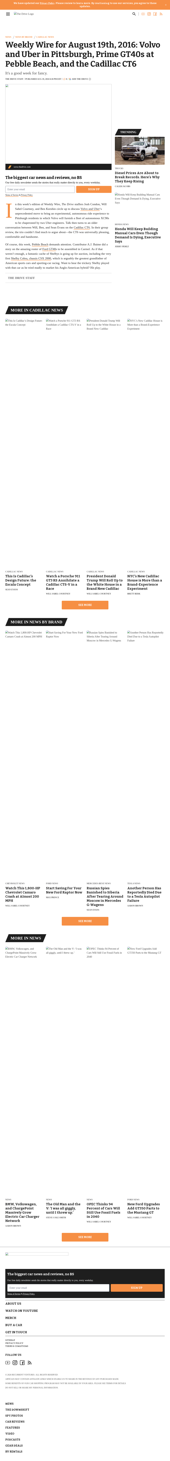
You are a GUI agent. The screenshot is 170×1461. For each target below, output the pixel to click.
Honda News (122, 224)
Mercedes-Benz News (99, 884)
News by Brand (23, 37)
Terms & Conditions (16, 1346)
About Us (13, 1303)
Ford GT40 (49, 249)
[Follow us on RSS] (161, 14)
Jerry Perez (122, 246)
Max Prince (52, 897)
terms (109, 1383)
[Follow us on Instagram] (149, 14)
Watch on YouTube (21, 1311)
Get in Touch (16, 1332)
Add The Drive (80, 79)
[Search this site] (134, 14)
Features (12, 1427)
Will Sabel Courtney (58, 594)
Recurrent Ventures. (23, 1375)
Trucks (119, 168)
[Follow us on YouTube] (143, 14)
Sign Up (94, 189)
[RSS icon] (29, 1362)
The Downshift (17, 1409)
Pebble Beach (40, 244)
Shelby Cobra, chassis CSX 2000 (31, 258)
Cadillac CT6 (82, 227)
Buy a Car (13, 1325)
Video (9, 1433)
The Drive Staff (14, 79)
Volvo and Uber (90, 208)
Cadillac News (45, 37)
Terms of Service (12, 195)
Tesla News (133, 884)
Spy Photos (14, 1415)
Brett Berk (133, 594)
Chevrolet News (15, 884)
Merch (10, 1318)
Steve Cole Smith (56, 1217)
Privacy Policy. (27, 195)
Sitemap (10, 1340)
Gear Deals (14, 1445)
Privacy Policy (47, 3)
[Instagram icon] (15, 1362)
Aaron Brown (135, 906)
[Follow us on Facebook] (155, 14)
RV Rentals (13, 1451)
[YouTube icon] (7, 1362)
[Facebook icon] (22, 1362)
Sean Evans (11, 589)
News (8, 37)
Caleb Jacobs (122, 186)
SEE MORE (85, 605)
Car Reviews (15, 1421)
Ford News (52, 884)
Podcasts (12, 1439)
